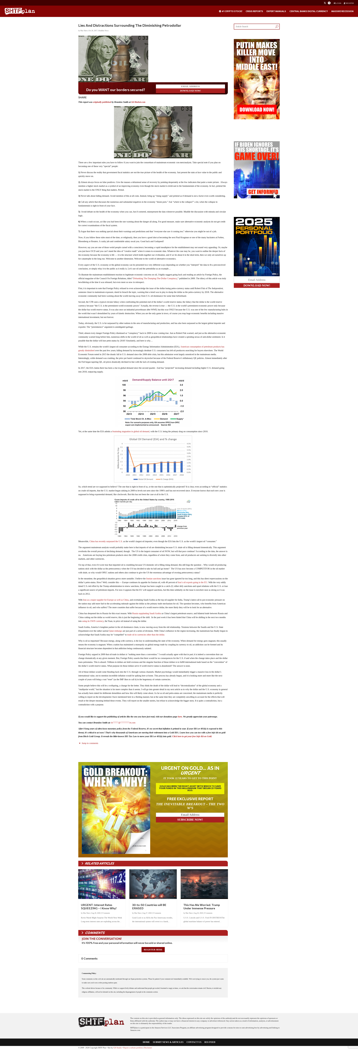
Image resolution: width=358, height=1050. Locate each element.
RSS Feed (209, 1042)
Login (338, 3)
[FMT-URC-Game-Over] (257, 197)
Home (146, 1042)
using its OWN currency (93, 621)
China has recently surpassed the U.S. (106, 541)
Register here (153, 949)
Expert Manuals (276, 11)
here (180, 716)
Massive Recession (342, 11)
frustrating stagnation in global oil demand (130, 431)
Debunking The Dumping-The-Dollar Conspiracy (155, 278)
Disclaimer (148, 1048)
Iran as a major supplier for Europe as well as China (106, 600)
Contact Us (194, 1042)
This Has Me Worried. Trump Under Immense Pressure (201, 906)
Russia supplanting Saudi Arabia (146, 613)
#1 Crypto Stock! (231, 11)
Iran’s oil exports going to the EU (192, 582)
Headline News (103, 31)
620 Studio (117, 1048)
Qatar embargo (115, 631)
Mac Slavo (84, 31)
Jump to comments (89, 743)
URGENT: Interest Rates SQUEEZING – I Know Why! (98, 906)
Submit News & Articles (168, 1042)
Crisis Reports (254, 11)
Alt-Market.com (138, 102)
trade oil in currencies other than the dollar (145, 634)
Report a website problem (133, 1048)
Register (350, 3)
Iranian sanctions (153, 578)
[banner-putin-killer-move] (257, 118)
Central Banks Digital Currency (308, 11)
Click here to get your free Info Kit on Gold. (192, 736)
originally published (102, 102)
